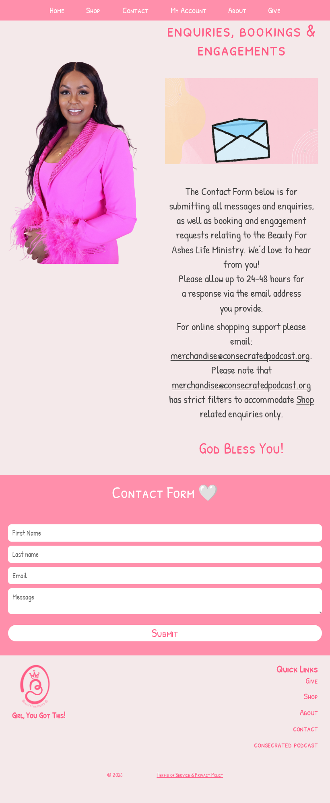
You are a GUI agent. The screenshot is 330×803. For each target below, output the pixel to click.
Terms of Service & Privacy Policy (190, 774)
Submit (165, 633)
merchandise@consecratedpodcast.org (240, 355)
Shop (305, 399)
